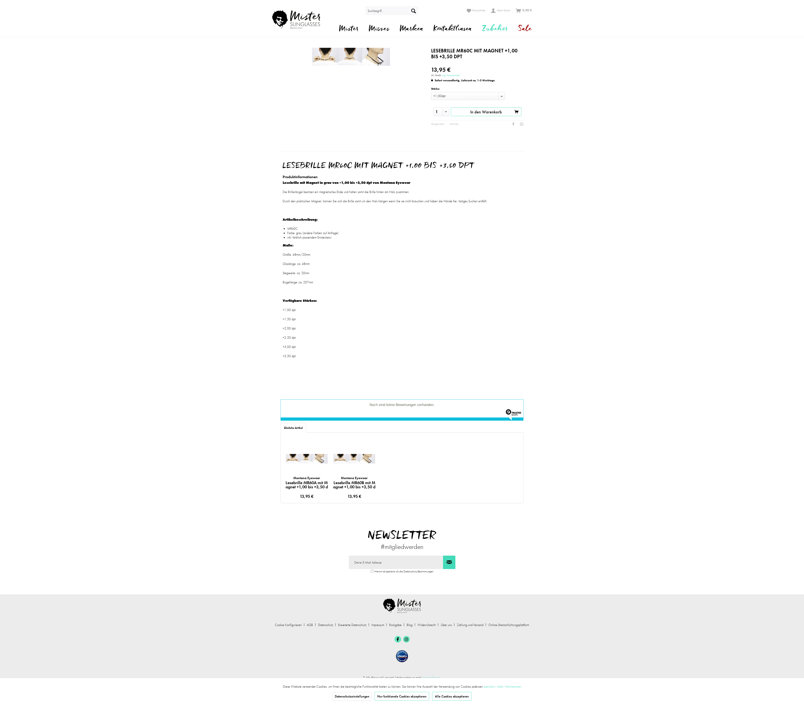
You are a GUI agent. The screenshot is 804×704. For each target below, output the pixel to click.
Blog (409, 625)
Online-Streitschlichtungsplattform (508, 625)
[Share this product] (513, 124)
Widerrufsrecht (426, 625)
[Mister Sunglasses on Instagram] (406, 639)
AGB (310, 625)
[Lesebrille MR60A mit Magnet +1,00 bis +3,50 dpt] (307, 458)
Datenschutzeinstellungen (352, 696)
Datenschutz (325, 625)
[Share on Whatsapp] (521, 124)
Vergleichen (437, 124)
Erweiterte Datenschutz (352, 625)
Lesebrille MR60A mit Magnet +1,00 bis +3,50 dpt (307, 482)
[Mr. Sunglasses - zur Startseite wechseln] (299, 19)
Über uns (446, 625)
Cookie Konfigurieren (288, 625)
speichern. (490, 686)
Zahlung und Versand (470, 625)
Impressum (377, 625)
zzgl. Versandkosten (451, 75)
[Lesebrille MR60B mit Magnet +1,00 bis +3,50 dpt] (354, 458)
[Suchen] (413, 10)
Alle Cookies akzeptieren (452, 696)
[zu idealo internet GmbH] (402, 656)
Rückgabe (395, 625)
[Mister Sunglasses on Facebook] (397, 639)
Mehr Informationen (509, 686)
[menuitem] (360, 10)
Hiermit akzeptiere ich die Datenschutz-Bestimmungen (403, 571)
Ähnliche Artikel (293, 428)
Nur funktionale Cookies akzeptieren (401, 696)
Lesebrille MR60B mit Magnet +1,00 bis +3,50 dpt (354, 482)
